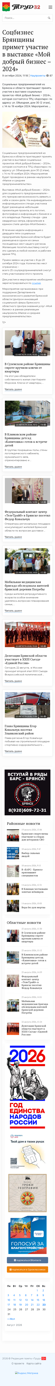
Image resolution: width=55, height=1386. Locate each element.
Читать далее (13, 389)
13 (26, 1299)
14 (32, 1299)
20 (26, 1304)
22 (38, 1304)
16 (43, 1299)
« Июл (11, 1318)
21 (32, 1304)
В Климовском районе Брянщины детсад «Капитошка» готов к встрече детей (26, 439)
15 (38, 1299)
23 (44, 1304)
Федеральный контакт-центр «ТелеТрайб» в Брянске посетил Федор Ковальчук (27, 515)
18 (14, 1304)
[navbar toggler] (50, 7)
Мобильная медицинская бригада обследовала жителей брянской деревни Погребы (27, 585)
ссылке (36, 283)
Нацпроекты (37, 75)
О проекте (18, 1363)
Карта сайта (34, 1363)
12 (20, 1299)
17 (8, 1304)
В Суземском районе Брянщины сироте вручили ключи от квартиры (27, 367)
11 (14, 1299)
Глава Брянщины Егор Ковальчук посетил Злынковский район (21, 729)
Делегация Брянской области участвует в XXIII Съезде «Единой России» (26, 659)
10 (8, 1299)
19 (20, 1304)
